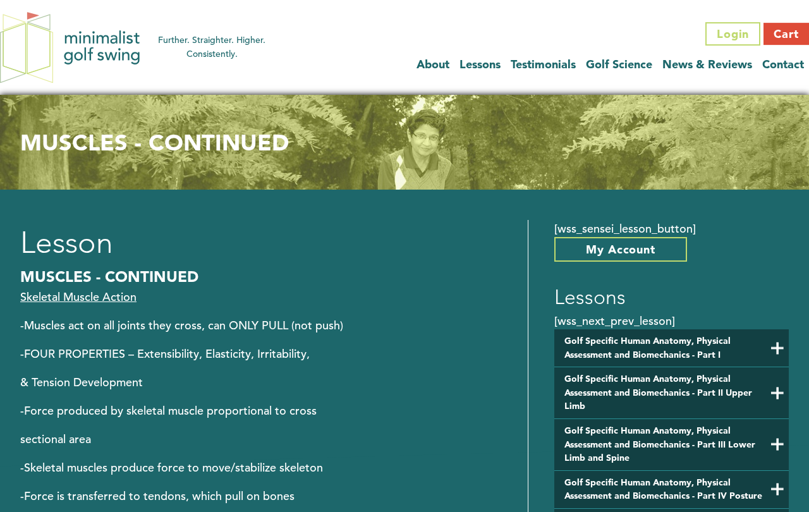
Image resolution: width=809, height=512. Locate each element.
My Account (620, 249)
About (433, 64)
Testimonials (543, 64)
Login (733, 34)
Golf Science (619, 64)
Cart (786, 34)
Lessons (480, 64)
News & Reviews (707, 64)
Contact (783, 64)
